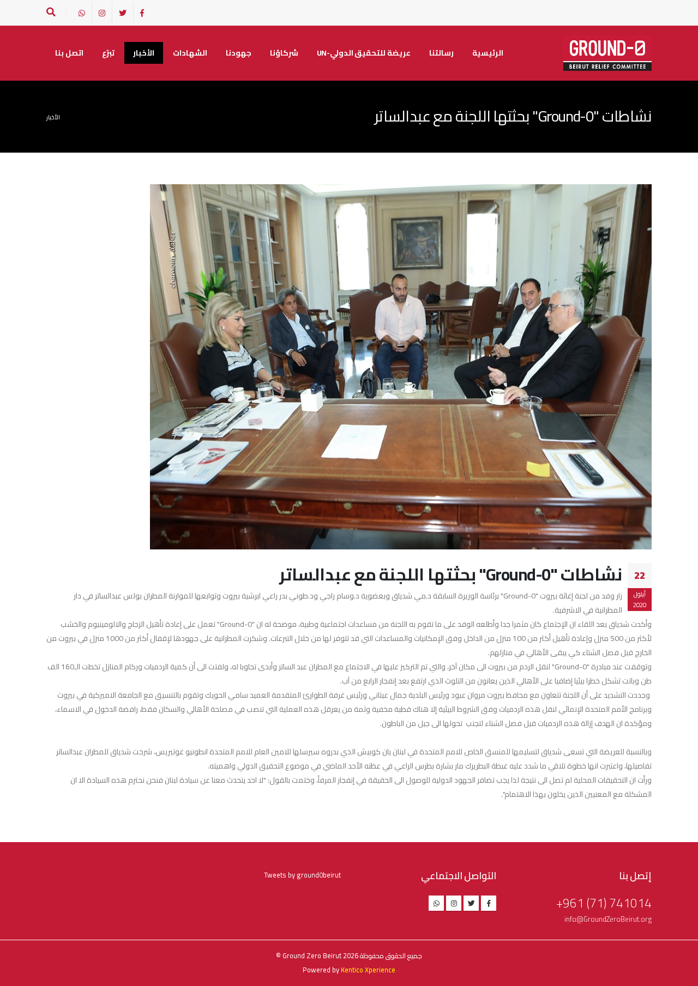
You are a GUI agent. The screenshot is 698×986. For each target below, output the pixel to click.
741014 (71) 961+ (604, 903)
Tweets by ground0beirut (302, 875)
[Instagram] (102, 13)
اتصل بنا (69, 53)
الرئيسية (487, 53)
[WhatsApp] (82, 13)
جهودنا (238, 53)
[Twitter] (123, 13)
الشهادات (190, 53)
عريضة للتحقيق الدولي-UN (364, 53)
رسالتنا (441, 53)
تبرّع (108, 53)
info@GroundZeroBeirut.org (608, 919)
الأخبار (143, 53)
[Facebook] (142, 13)
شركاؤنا (284, 53)
